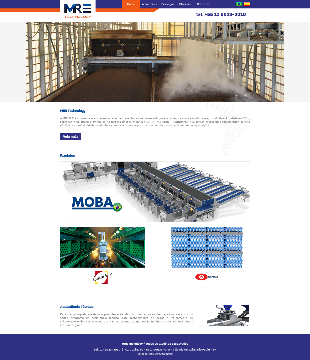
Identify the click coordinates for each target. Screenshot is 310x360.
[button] (245, 95)
